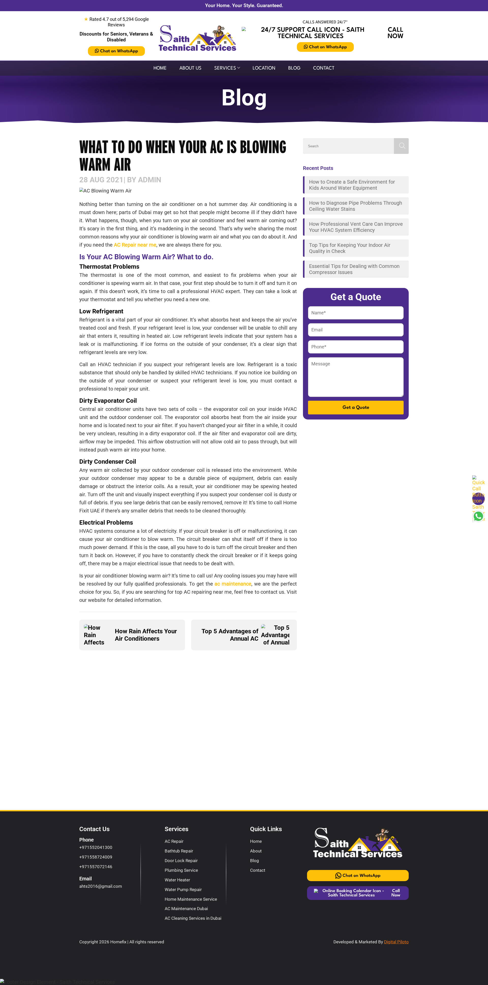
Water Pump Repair (183, 889)
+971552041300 (95, 847)
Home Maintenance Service (191, 899)
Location (264, 68)
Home (160, 68)
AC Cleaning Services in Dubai (193, 918)
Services (225, 68)
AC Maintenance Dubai (186, 908)
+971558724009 (95, 857)
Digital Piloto (396, 941)
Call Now (396, 33)
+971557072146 (95, 866)
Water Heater (177, 879)
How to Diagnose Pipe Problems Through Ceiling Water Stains (355, 206)
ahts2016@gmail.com (100, 886)
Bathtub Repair (179, 850)
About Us (190, 68)
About (256, 850)
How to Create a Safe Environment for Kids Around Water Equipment (352, 185)
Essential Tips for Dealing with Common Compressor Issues (354, 269)
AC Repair (174, 841)
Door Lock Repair (181, 860)
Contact (323, 68)
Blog (294, 68)
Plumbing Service (181, 870)
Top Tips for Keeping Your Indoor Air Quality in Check (349, 248)
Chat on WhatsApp (119, 51)
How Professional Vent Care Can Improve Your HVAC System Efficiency (356, 227)
